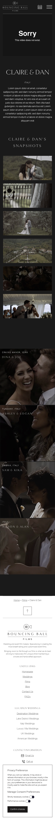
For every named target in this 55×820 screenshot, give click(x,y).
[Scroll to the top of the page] (27, 611)
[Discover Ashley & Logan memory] (27, 433)
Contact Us (27, 692)
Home (17, 600)
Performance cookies (16, 801)
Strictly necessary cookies (18, 797)
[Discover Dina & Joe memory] (27, 377)
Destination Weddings (27, 714)
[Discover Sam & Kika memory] (27, 490)
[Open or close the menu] (49, 7)
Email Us (29, 755)
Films (24, 600)
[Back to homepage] (15, 10)
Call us (29, 761)
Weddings (27, 677)
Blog (27, 687)
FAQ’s (27, 697)
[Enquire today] (39, 7)
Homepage (27, 672)
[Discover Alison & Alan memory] (27, 546)
